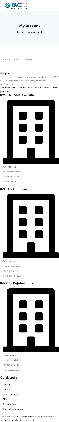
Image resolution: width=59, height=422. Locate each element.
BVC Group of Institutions (29, 416)
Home (20, 32)
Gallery (6, 389)
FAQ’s (5, 399)
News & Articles (10, 394)
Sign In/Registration (13, 408)
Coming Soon (10, 404)
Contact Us (9, 384)
